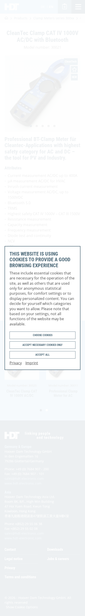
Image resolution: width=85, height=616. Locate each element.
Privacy (16, 363)
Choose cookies (42, 335)
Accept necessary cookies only (42, 345)
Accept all (42, 354)
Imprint (31, 363)
